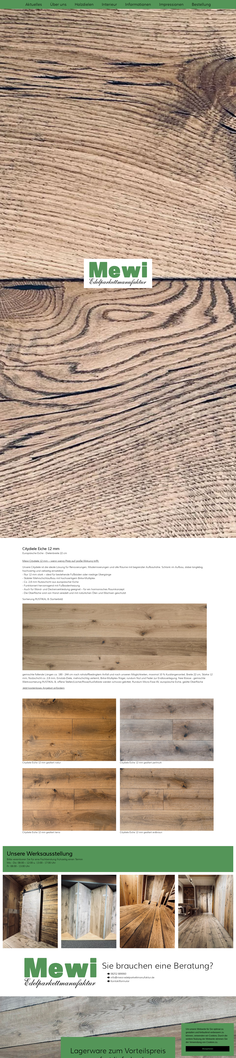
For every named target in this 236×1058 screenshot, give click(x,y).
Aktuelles (33, 4)
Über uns (58, 4)
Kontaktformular (119, 981)
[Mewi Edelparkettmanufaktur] (118, 273)
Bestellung (201, 4)
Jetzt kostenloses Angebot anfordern (43, 688)
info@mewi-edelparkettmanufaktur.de (132, 977)
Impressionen (171, 4)
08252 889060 (118, 973)
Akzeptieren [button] (207, 1049)
